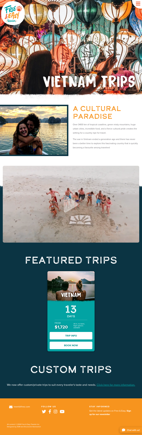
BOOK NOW (71, 345)
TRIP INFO (71, 335)
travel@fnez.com (21, 406)
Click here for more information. (116, 385)
